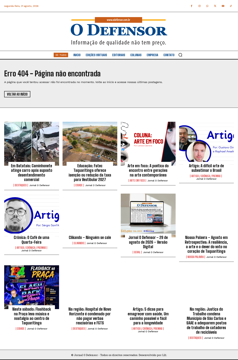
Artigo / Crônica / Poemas (206, 176)
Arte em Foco (137, 180)
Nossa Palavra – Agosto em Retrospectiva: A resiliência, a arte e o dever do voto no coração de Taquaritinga (206, 244)
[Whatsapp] (207, 6)
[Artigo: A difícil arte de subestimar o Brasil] (206, 144)
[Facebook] (192, 6)
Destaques (21, 185)
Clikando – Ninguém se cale (90, 237)
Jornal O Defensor (39, 185)
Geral (137, 252)
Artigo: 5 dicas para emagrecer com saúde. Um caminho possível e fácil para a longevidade (148, 316)
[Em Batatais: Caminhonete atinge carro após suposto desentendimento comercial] (31, 144)
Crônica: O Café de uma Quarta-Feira (31, 239)
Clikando (79, 243)
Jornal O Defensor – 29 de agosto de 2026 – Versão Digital (148, 242)
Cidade (79, 185)
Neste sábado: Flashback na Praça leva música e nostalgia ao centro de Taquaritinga (31, 316)
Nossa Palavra (195, 257)
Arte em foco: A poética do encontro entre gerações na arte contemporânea (148, 170)
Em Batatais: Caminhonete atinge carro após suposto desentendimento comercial (31, 172)
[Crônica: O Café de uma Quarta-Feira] (31, 216)
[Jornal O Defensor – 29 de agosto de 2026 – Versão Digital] (148, 216)
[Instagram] (199, 6)
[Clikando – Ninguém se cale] (90, 216)
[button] (180, 55)
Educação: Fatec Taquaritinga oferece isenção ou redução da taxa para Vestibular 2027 (90, 172)
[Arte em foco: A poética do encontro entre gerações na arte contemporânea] (148, 144)
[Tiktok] (231, 6)
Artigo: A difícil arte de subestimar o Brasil (206, 168)
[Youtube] (223, 6)
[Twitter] (215, 6)
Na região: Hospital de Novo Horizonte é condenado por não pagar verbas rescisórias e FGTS (89, 316)
